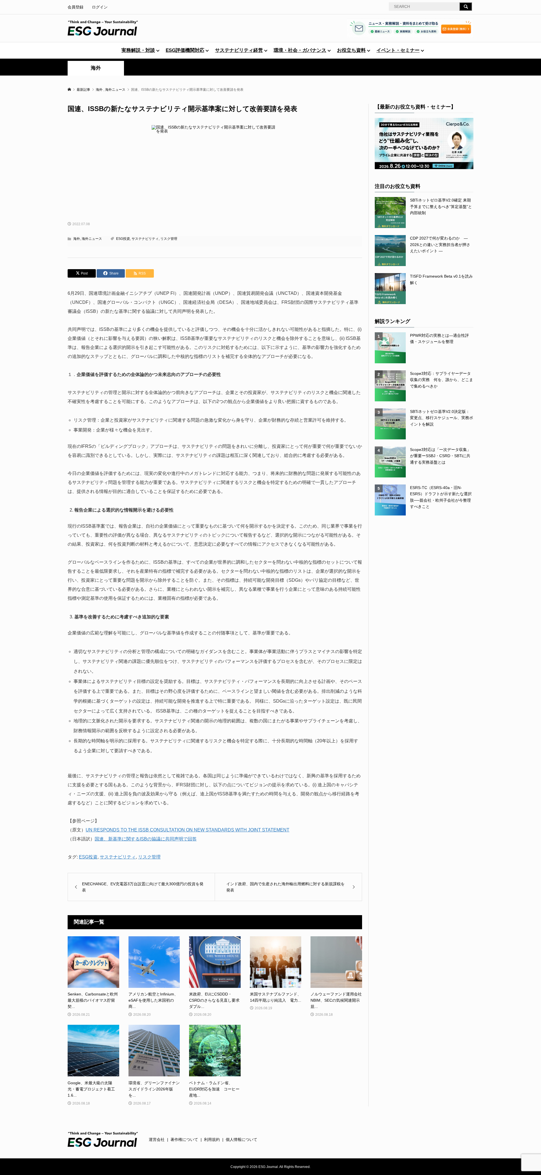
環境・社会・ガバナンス (300, 50)
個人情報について (241, 1139)
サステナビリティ (145, 239)
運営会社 (157, 1139)
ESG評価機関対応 (185, 50)
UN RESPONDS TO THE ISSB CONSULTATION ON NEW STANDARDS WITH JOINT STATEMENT (187, 829)
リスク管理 (168, 239)
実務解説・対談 (138, 50)
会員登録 (75, 7)
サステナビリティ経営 (239, 50)
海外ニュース (92, 239)
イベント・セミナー (398, 50)
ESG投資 (123, 239)
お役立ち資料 (351, 50)
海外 (96, 68)
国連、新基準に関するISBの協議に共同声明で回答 (146, 839)
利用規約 (212, 1139)
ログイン (100, 7)
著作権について (184, 1139)
